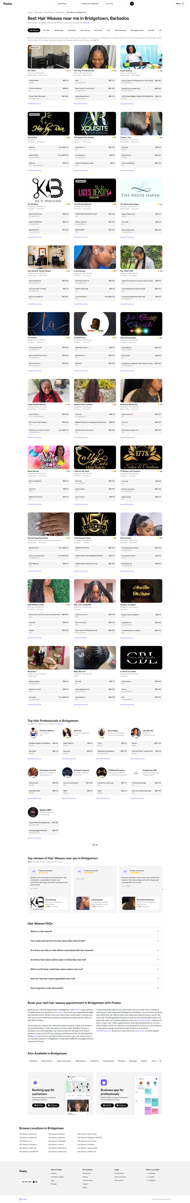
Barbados (60, 12)
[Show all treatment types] (160, 30)
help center (140, 1031)
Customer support (57, 1177)
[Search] (131, 3)
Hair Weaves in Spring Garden (87, 1148)
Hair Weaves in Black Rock (57, 1148)
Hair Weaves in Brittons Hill (86, 1151)
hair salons (58, 1012)
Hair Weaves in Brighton (56, 1134)
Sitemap (54, 1184)
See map (86, 23)
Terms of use (118, 1180)
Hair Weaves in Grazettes (28, 1144)
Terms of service (120, 1177)
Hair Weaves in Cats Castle (86, 1141)
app (35, 1036)
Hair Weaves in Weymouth (57, 1151)
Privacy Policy (119, 1173)
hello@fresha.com (103, 1031)
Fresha (77, 1010)
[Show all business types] (160, 1061)
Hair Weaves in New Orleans (87, 1134)
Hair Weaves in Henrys (56, 1144)
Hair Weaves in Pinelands (85, 1144)
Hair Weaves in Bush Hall (27, 1134)
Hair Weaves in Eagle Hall (27, 1137)
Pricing (85, 1177)
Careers (54, 1173)
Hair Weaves (50, 12)
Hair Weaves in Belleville (56, 1137)
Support (85, 1184)
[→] (161, 889)
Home (30, 12)
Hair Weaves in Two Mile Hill (28, 1151)
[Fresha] (8, 3)
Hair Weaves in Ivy (25, 1141)
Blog (52, 1180)
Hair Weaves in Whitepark (57, 1141)
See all (95, 845)
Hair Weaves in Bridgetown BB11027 (89, 1137)
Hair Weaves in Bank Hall (27, 1148)
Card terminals (88, 1180)
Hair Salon (39, 12)
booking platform (144, 1020)
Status (85, 1187)
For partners (87, 1173)
